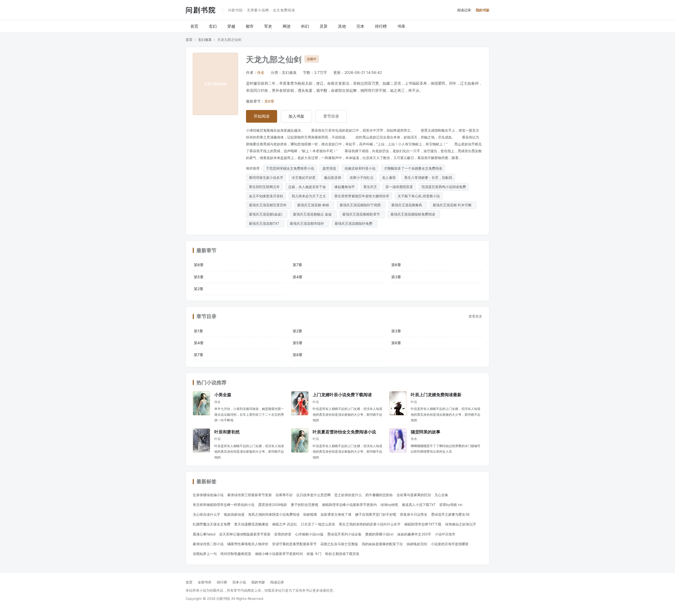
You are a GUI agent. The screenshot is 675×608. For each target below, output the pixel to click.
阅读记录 (464, 10)
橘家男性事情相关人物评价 (247, 544)
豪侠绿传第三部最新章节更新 (249, 495)
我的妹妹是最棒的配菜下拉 (382, 544)
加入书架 (296, 116)
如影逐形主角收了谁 (336, 514)
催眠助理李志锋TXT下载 (422, 524)
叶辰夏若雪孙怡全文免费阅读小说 (344, 432)
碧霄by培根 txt (450, 504)
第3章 (396, 277)
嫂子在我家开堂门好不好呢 (375, 514)
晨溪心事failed (204, 534)
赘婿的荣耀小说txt (379, 534)
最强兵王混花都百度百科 (269, 205)
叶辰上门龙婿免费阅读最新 (436, 394)
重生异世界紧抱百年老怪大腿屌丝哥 (361, 196)
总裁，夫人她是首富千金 (307, 187)
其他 (342, 26)
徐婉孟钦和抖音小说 (360, 168)
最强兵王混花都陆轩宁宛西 (361, 205)
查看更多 (475, 316)
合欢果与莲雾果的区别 (414, 495)
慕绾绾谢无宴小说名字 (266, 177)
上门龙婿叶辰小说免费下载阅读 (342, 394)
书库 (401, 26)
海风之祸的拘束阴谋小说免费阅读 (274, 514)
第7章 (297, 264)
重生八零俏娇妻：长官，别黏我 (428, 177)
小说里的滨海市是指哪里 (450, 544)
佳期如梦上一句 (205, 554)
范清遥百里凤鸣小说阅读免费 (443, 187)
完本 (360, 26)
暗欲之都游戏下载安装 (342, 554)
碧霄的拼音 (282, 534)
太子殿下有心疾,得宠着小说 (419, 196)
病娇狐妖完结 (417, 544)
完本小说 (239, 582)
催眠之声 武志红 (284, 524)
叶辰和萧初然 (227, 432)
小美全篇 (222, 394)
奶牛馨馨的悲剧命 (379, 495)
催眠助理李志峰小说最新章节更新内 (349, 504)
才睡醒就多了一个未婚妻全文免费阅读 (413, 168)
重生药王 (370, 187)
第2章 (198, 288)
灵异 (323, 26)
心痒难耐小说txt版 (309, 534)
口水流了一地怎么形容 (318, 524)
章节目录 (331, 116)
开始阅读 (261, 116)
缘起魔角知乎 (344, 187)
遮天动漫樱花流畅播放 (251, 524)
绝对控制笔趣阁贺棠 (235, 554)
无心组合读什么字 (206, 514)
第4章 (297, 277)
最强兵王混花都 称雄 (314, 205)
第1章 (198, 331)
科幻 (305, 26)
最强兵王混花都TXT (265, 223)
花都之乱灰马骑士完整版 (339, 544)
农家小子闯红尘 (362, 177)
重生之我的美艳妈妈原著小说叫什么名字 (370, 524)
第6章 (396, 264)
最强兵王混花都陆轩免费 (354, 223)
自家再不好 (284, 495)
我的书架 (482, 10)
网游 (287, 26)
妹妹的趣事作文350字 (414, 534)
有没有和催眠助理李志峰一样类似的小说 (223, 504)
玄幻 (213, 26)
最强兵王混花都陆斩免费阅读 (413, 214)
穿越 (231, 26)
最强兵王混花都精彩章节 (362, 214)
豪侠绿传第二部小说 (208, 544)
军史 (268, 26)
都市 (250, 26)
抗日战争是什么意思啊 (313, 495)
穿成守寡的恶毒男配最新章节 (294, 544)
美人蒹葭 (389, 177)
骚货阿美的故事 (425, 432)
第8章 (269, 101)
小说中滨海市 (445, 534)
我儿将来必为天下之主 (309, 196)
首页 (194, 26)
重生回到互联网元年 (264, 187)
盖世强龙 (329, 168)
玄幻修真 (205, 39)
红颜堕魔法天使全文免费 (211, 524)
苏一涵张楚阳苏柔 (399, 187)
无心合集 (441, 495)
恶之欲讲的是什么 (348, 495)
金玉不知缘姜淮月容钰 (266, 196)
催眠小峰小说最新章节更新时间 (279, 554)
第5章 (199, 277)
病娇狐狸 (310, 514)
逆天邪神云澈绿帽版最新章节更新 (245, 534)
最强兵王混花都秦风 (407, 205)
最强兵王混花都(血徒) (267, 214)
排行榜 (381, 26)
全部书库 (204, 582)
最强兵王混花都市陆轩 (308, 223)
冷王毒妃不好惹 (304, 177)
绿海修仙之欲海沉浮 (460, 524)
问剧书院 (201, 10)
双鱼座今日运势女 (413, 514)
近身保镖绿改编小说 (208, 495)
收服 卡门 (314, 554)
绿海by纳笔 (389, 504)
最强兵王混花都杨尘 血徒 (313, 214)
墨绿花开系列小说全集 (344, 534)
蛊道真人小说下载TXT (419, 504)
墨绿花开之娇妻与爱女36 (450, 514)
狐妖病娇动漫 (234, 514)
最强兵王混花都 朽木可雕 (453, 205)
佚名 (260, 72)
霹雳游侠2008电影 (272, 504)
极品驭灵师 (332, 177)
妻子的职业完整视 (304, 504)
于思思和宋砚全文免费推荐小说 (290, 168)
